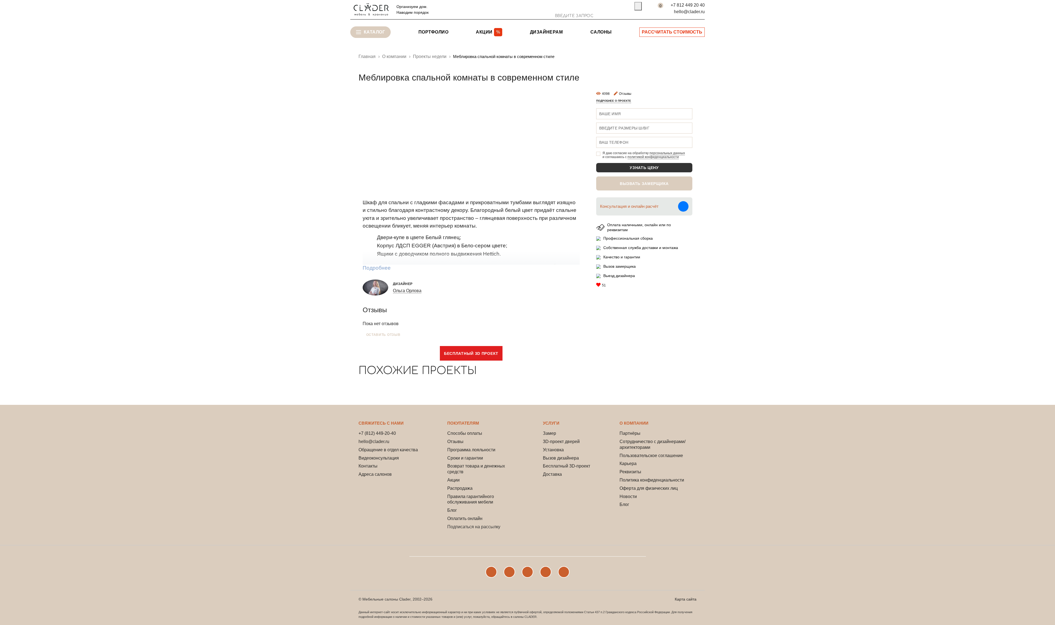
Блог (452, 510)
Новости (628, 496)
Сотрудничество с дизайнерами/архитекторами (652, 444)
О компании (634, 423)
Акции (453, 480)
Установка (553, 449)
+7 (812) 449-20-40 (377, 433)
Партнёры (630, 433)
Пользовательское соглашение (651, 455)
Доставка (552, 474)
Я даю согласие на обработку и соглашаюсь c (644, 155)
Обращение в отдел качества (388, 449)
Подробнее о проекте (613, 100)
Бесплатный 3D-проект (566, 466)
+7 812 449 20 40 (688, 5)
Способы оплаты (464, 433)
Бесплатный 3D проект (471, 353)
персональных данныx (667, 153)
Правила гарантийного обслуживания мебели (470, 499)
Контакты (368, 466)
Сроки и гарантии (465, 458)
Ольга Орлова (407, 290)
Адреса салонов (375, 474)
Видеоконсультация (379, 458)
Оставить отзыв (383, 335)
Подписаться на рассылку (473, 526)
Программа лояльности (471, 449)
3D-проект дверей (561, 441)
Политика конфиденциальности (652, 480)
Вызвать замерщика (644, 183)
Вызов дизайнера (561, 458)
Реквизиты (630, 471)
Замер (549, 433)
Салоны (601, 32)
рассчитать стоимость (672, 32)
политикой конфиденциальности (653, 157)
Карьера (628, 463)
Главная (367, 56)
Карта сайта (685, 599)
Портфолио (433, 32)
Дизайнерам (546, 32)
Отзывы (455, 441)
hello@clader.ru (689, 11)
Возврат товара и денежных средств (476, 469)
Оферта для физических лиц (649, 488)
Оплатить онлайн (464, 518)
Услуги (551, 423)
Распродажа (460, 488)
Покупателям (463, 423)
